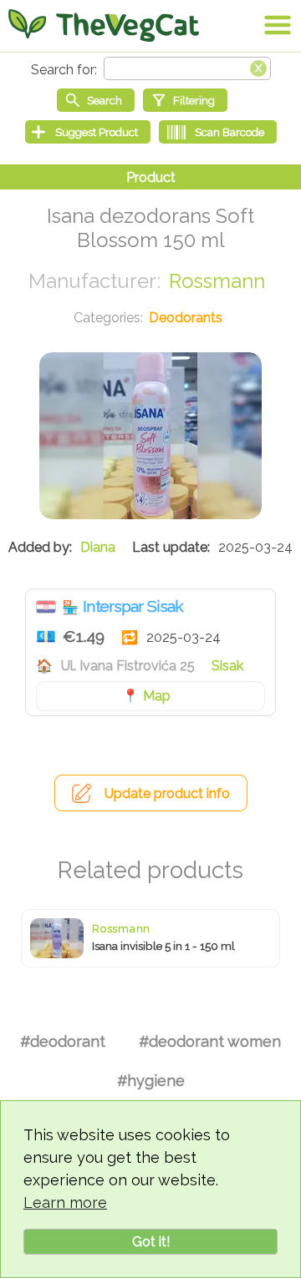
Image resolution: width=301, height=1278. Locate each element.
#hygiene (151, 1080)
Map (157, 696)
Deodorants (185, 318)
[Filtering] (185, 100)
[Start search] (96, 100)
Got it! (151, 1242)
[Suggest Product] (87, 132)
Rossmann (217, 281)
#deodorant (62, 1041)
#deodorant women (210, 1041)
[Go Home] (103, 25)
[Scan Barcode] (218, 132)
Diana (97, 547)
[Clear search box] (258, 67)
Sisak (227, 666)
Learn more (65, 1202)
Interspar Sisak (133, 606)
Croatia (46, 607)
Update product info (167, 793)
